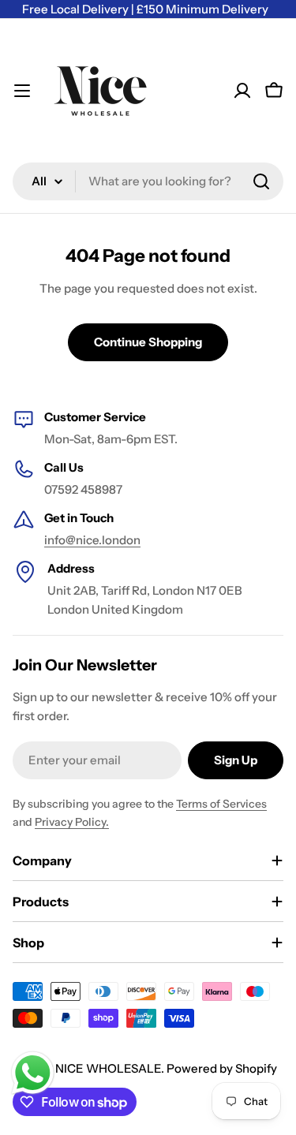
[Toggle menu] (22, 90)
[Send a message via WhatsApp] (33, 1073)
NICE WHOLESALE (108, 1068)
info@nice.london (92, 539)
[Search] (261, 181)
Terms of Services (221, 804)
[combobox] (148, 181)
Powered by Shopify (222, 1068)
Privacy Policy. (72, 822)
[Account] (242, 90)
